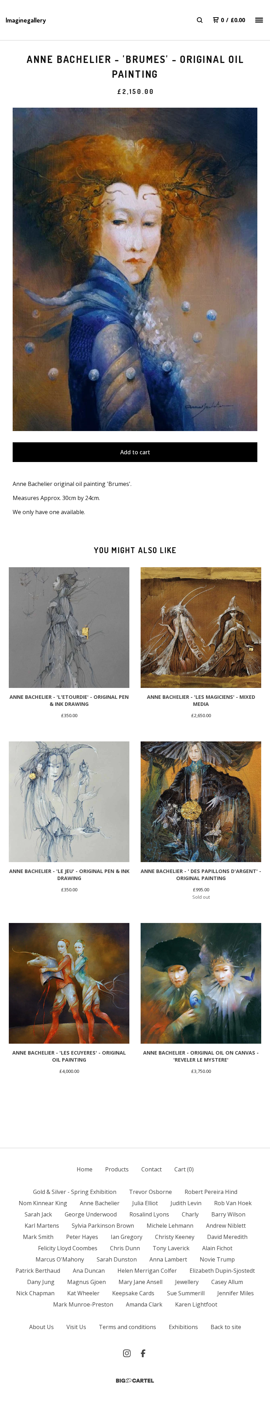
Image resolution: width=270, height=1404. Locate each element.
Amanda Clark (144, 1304)
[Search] (199, 20)
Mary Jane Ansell (140, 1282)
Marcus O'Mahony (60, 1259)
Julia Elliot (145, 1203)
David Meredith (227, 1237)
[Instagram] (127, 1353)
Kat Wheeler (83, 1293)
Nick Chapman (35, 1293)
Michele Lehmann (170, 1225)
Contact (151, 1169)
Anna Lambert (168, 1259)
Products (117, 1169)
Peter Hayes (82, 1237)
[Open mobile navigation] (259, 20)
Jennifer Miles (235, 1293)
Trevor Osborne (150, 1192)
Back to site (226, 1327)
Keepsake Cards (133, 1293)
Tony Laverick (171, 1248)
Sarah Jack (38, 1214)
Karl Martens (42, 1225)
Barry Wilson (228, 1214)
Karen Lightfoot (196, 1304)
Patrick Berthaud (37, 1271)
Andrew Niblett (226, 1225)
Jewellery (187, 1282)
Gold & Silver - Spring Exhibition (74, 1192)
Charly (190, 1214)
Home (84, 1169)
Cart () (184, 1169)
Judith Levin (186, 1203)
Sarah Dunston (117, 1259)
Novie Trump (217, 1259)
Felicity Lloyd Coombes (67, 1248)
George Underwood (91, 1214)
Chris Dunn (125, 1248)
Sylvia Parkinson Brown (103, 1225)
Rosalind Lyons (149, 1214)
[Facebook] (143, 1353)
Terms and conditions (127, 1327)
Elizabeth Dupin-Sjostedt (222, 1271)
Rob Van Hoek (233, 1203)
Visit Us (76, 1327)
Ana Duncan (89, 1271)
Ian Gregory (126, 1237)
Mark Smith (38, 1237)
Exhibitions (183, 1327)
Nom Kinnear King (43, 1203)
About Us (41, 1327)
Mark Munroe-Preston (83, 1304)
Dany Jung (40, 1282)
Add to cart (135, 452)
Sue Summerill (186, 1293)
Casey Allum (227, 1282)
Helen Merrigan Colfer (147, 1271)
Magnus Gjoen (86, 1282)
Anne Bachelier (100, 1203)
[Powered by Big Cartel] (135, 1380)
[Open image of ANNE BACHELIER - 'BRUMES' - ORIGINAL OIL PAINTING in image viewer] (135, 269)
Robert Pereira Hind (211, 1192)
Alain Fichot (217, 1248)
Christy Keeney (174, 1237)
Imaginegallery (26, 20)
